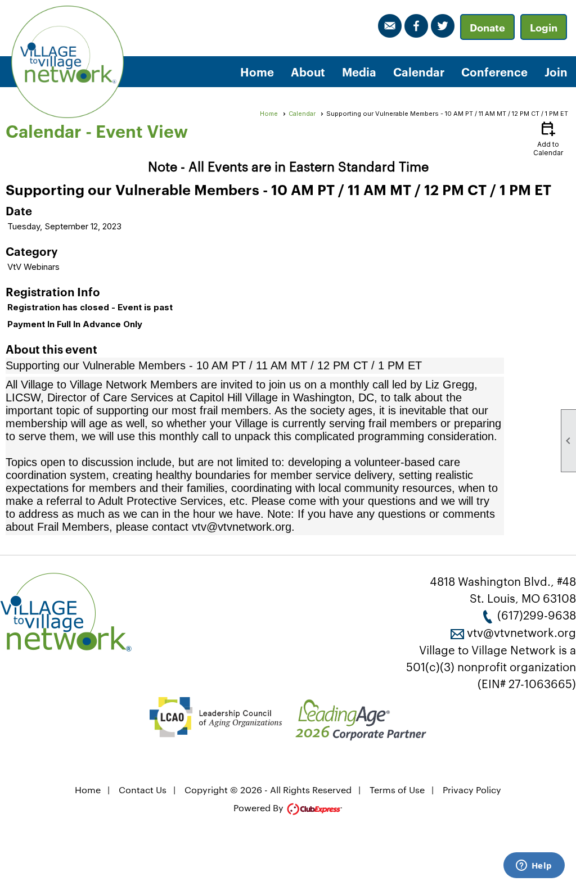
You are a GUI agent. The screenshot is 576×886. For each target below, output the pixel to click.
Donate (487, 27)
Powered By (259, 807)
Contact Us (142, 789)
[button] (308, 71)
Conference (494, 71)
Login (543, 27)
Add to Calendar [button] (548, 138)
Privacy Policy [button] (472, 789)
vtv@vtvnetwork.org (521, 632)
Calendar (418, 71)
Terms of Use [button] (397, 789)
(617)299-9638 (536, 614)
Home (257, 71)
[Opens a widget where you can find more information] (534, 866)
